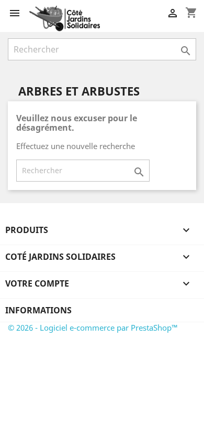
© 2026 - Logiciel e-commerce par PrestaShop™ (93, 327)
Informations (38, 310)
